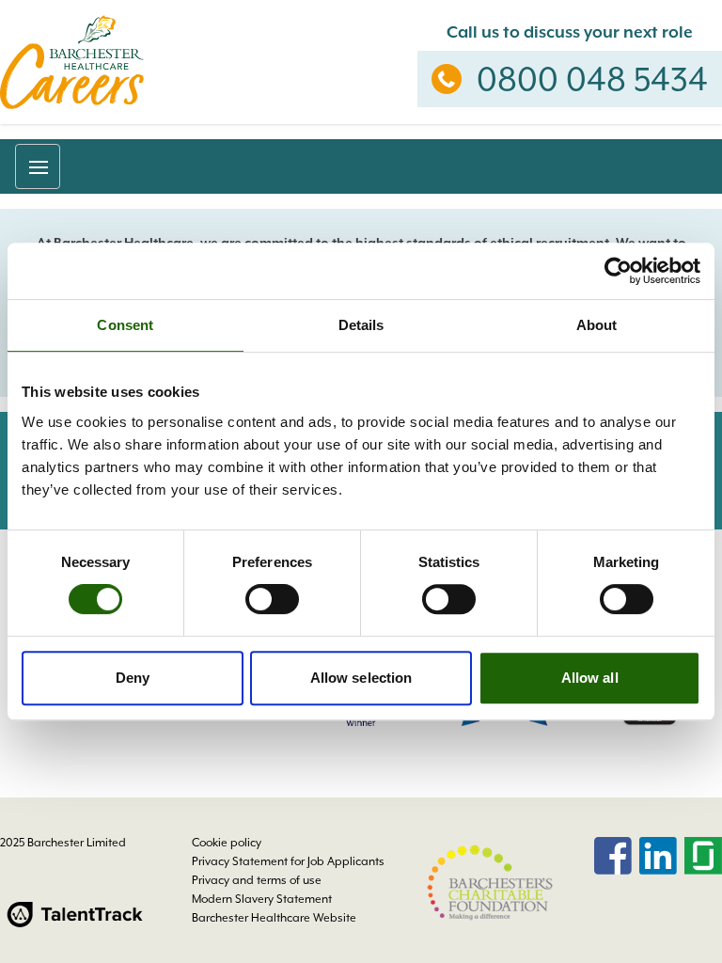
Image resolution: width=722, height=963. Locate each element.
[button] (37, 166)
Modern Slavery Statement (262, 899)
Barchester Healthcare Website (274, 917)
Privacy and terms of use (257, 880)
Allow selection (361, 678)
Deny (132, 678)
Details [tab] (361, 325)
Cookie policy (226, 842)
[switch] (272, 599)
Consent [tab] (125, 325)
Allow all (590, 678)
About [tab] (597, 325)
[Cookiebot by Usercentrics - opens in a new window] (618, 271)
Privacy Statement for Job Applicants (288, 861)
